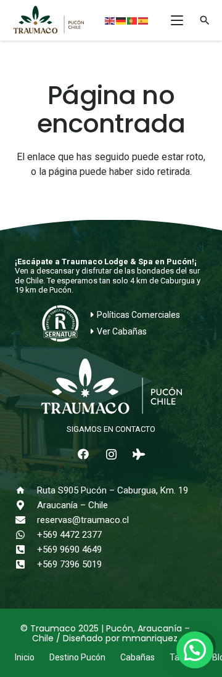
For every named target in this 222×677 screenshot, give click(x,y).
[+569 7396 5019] (26, 564)
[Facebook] (83, 454)
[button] (177, 20)
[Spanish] (143, 20)
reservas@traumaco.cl (83, 519)
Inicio (25, 657)
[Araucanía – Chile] (26, 505)
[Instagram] (111, 454)
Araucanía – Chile (72, 505)
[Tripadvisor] (139, 454)
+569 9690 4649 (69, 549)
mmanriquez (150, 638)
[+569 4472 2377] (26, 535)
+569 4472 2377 (69, 534)
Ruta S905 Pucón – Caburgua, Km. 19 (112, 490)
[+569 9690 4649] (26, 549)
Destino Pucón (77, 657)
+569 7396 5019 (69, 564)
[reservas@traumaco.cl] (26, 520)
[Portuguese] (132, 20)
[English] (110, 20)
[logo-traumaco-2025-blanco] (111, 387)
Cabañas (137, 657)
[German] (121, 20)
